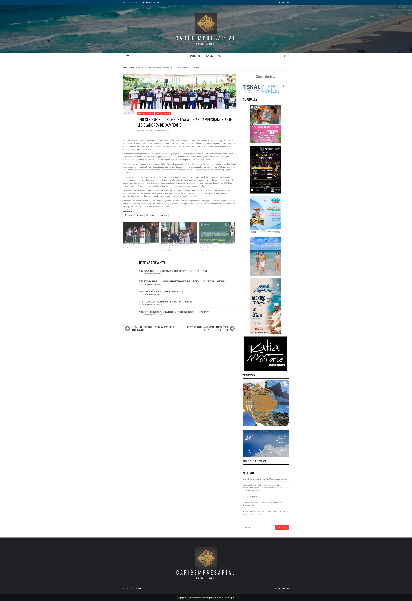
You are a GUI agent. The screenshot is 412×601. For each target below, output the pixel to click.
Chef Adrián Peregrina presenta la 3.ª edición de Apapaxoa (265, 479)
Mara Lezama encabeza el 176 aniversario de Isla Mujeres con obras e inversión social (173, 271)
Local (219, 56)
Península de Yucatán (163, 113)
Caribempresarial (206, 38)
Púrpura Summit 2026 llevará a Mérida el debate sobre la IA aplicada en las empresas (265, 512)
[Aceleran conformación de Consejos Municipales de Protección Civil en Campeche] (217, 232)
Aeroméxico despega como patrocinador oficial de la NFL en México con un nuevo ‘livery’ (174, 312)
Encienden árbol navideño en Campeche (136, 244)
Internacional (196, 56)
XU (233, 597)
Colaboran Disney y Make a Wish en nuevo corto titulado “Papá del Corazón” (207, 328)
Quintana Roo (147, 2)
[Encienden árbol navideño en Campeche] (141, 232)
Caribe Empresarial (146, 130)
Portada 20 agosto (250, 496)
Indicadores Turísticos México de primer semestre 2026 (161, 291)
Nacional (210, 56)
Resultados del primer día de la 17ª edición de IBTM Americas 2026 (262, 504)
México (156, 2)
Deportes (141, 113)
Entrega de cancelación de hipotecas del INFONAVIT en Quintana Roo (165, 301)
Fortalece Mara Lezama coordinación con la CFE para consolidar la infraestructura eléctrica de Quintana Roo (183, 281)
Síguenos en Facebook (255, 461)
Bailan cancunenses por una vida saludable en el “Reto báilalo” (152, 328)
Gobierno (150, 113)
